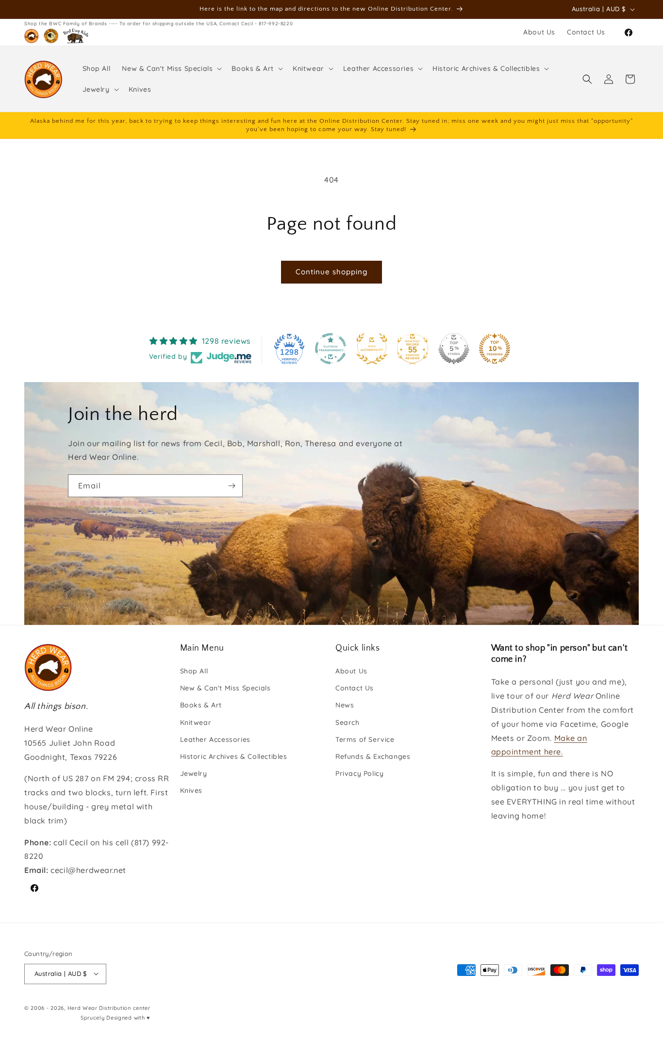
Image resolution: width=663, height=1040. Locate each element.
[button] (171, 68)
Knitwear (196, 722)
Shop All (194, 671)
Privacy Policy (359, 774)
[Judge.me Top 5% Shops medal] (453, 348)
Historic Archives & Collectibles (233, 757)
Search (347, 722)
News (344, 705)
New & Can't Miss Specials (225, 688)
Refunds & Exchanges (372, 757)
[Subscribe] (231, 485)
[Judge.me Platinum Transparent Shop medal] (330, 348)
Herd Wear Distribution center (108, 1007)
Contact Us (354, 688)
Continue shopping (331, 271)
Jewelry (193, 774)
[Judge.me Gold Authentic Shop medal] (371, 348)
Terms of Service (365, 739)
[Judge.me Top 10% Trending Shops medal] (494, 348)
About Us (351, 671)
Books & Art (201, 705)
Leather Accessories (215, 739)
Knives (191, 791)
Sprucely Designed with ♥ (115, 1017)
